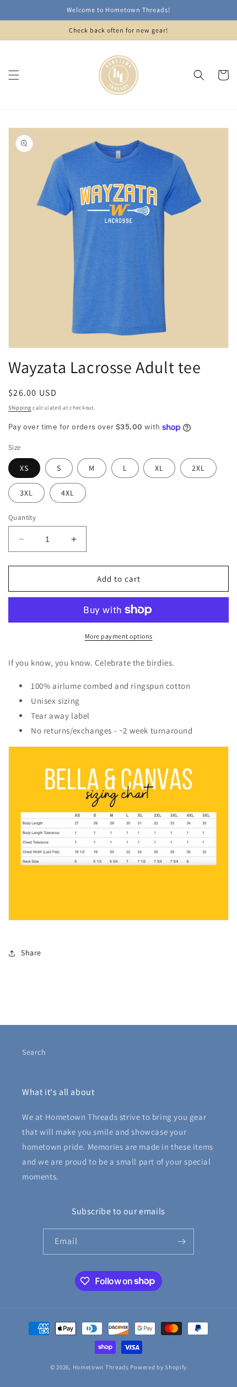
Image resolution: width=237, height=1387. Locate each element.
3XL (26, 493)
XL (159, 468)
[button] (14, 75)
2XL (198, 468)
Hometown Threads (101, 1367)
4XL (67, 493)
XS (24, 468)
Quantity (22, 517)
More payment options (119, 636)
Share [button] (31, 953)
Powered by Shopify (158, 1367)
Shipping (19, 407)
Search (34, 1052)
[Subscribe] (181, 1242)
